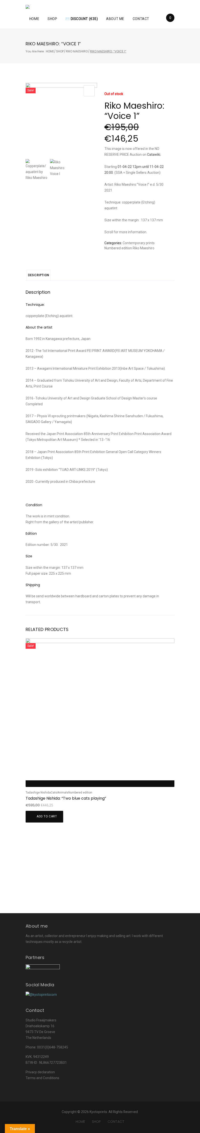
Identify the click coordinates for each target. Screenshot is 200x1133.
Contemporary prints (139, 243)
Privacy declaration (40, 1072)
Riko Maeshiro (77, 51)
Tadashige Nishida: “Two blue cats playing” (66, 798)
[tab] (39, 275)
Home (34, 19)
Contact (141, 19)
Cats (54, 792)
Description (38, 275)
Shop (52, 19)
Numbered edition (118, 248)
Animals (62, 792)
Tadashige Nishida (38, 792)
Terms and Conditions (42, 1078)
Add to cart (47, 816)
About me (115, 19)
